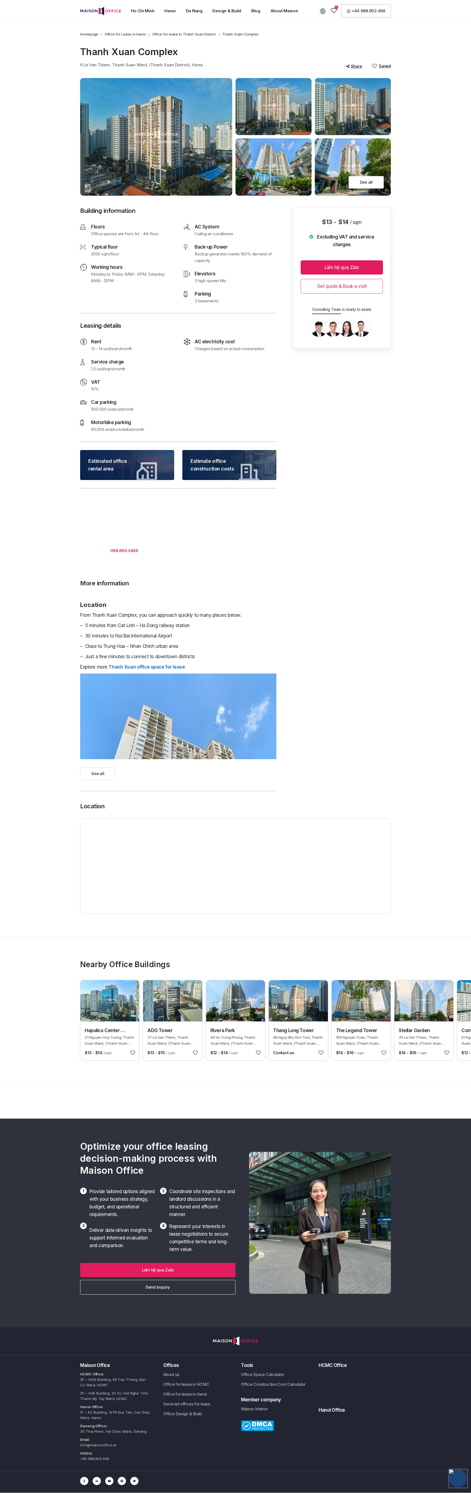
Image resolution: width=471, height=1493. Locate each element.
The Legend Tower (356, 1030)
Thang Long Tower (293, 1030)
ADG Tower (160, 1030)
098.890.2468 (124, 550)
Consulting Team (326, 309)
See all (366, 182)
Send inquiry (158, 1287)
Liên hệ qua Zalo (342, 267)
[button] (366, 11)
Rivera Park (222, 1030)
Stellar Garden (414, 1030)
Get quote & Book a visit (342, 286)
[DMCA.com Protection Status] (257, 1425)
